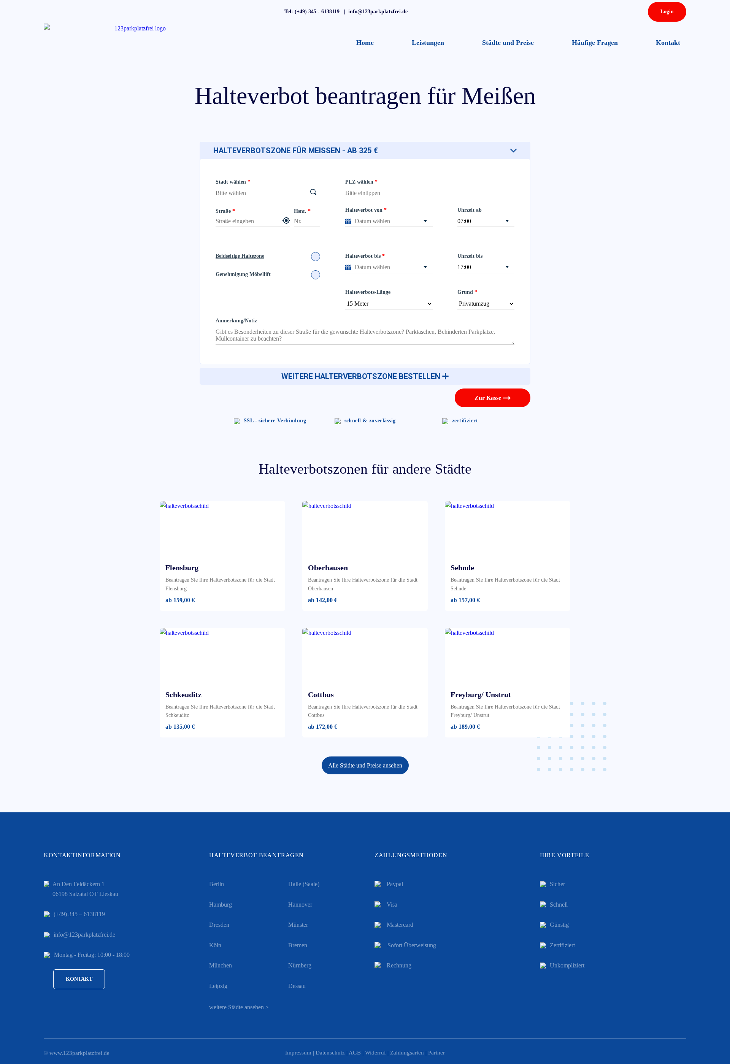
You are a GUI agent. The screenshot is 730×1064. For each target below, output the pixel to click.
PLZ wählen (359, 182)
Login (667, 11)
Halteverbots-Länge (367, 292)
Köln (215, 945)
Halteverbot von (363, 210)
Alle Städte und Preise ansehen (365, 765)
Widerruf (375, 1053)
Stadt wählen (231, 182)
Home (365, 42)
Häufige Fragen (595, 42)
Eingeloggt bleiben (618, 116)
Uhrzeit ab (469, 210)
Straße (223, 211)
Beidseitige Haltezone (240, 256)
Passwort (598, 90)
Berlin (216, 884)
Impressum (298, 1053)
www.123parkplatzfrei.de (79, 1053)
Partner (436, 1053)
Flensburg (181, 567)
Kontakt (668, 42)
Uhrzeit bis (469, 256)
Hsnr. (300, 211)
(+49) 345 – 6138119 (79, 914)
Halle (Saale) (303, 884)
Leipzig (218, 986)
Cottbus (321, 694)
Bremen (297, 945)
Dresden (219, 924)
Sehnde (462, 567)
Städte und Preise (508, 42)
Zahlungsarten (407, 1053)
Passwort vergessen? (629, 148)
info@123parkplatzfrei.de (84, 934)
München (220, 965)
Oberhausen (328, 567)
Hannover (300, 904)
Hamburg (220, 904)
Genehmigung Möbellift (243, 274)
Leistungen (428, 42)
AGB (355, 1053)
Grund (465, 292)
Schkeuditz (183, 694)
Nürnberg (299, 965)
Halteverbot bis (363, 256)
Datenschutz (330, 1053)
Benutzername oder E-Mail (619, 63)
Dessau (297, 986)
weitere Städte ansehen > (239, 1007)
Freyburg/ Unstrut (481, 694)
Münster (298, 924)
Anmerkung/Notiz (236, 320)
